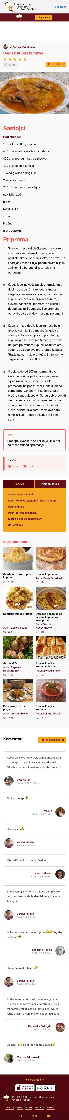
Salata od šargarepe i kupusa (18, 565)
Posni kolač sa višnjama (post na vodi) (32, 500)
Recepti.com (6, 1098)
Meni (34, 1116)
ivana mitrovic (43, 873)
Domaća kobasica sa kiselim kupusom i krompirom (51, 610)
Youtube (28, 1107)
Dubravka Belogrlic (40, 1026)
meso (31, 466)
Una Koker (23, 779)
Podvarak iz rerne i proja (18, 699)
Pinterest (51, 1107)
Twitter (20, 1107)
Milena (48, 810)
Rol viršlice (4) (16, 524)
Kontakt (26, 1099)
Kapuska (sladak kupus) (18, 610)
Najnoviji (19, 483)
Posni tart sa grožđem (22, 512)
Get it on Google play (45, 1087)
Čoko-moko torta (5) (21, 494)
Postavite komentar (52, 739)
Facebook (9, 1107)
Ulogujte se (44, 17)
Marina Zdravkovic (28, 1057)
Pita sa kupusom (51, 565)
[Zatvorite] (2, 7)
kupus (16, 466)
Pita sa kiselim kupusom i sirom (51, 656)
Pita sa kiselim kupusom (51, 699)
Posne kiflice (16, 506)
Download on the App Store (24, 1087)
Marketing (16, 1099)
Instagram (39, 1107)
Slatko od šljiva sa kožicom (25, 518)
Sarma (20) (18, 656)
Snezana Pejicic (42, 949)
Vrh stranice (33, 1079)
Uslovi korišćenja (47, 1097)
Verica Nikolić (26, 46)
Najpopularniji (50, 483)
